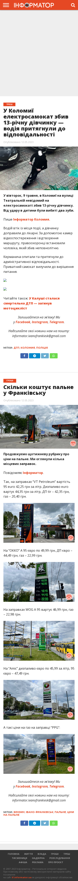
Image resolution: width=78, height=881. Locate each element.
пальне (60, 812)
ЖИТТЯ (28, 853)
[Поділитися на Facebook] (24, 355)
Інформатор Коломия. (32, 219)
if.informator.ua (22, 877)
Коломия (28, 347)
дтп (16, 347)
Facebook (22, 322)
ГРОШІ (55, 853)
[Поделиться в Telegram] (34, 822)
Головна (13, 853)
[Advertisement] (39, 52)
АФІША (23, 862)
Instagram (39, 322)
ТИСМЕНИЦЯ (19, 858)
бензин (19, 812)
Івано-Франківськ (39, 812)
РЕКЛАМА (37, 862)
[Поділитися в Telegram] (34, 355)
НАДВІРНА (38, 858)
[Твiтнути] (45, 355)
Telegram (56, 322)
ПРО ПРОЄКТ (55, 862)
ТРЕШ (66, 853)
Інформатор (33, 473)
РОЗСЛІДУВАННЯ (59, 858)
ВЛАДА (42, 853)
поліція (42, 347)
